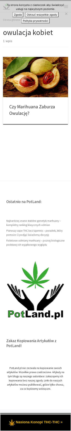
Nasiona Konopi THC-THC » (39, 422)
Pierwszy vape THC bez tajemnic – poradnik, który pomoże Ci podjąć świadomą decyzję (34, 233)
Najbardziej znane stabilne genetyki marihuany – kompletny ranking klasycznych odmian (33, 223)
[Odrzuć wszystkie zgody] (66, 14)
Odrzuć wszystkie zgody (42, 14)
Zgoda (18, 14)
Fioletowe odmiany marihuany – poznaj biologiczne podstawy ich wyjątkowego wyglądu (35, 242)
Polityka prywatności (35, 20)
